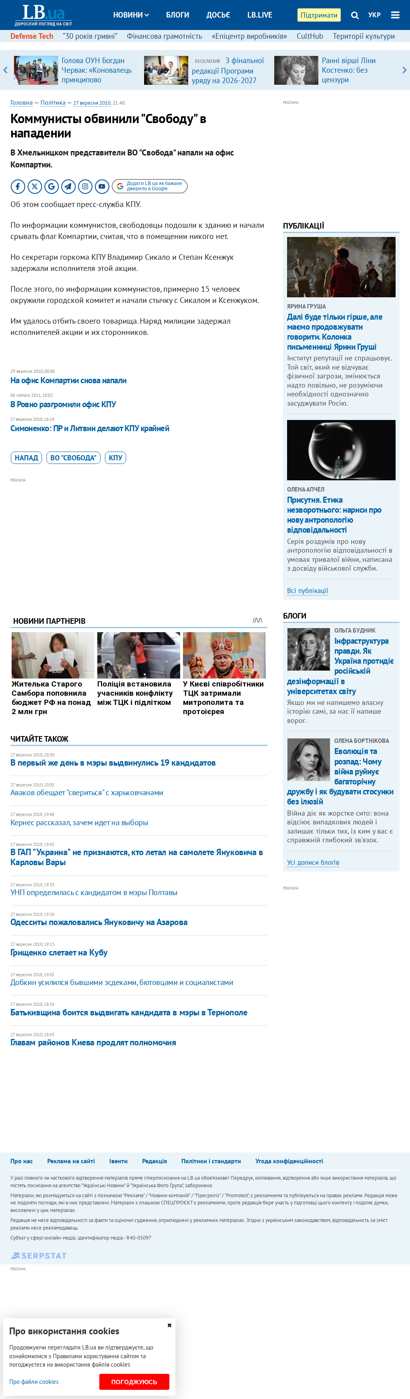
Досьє (218, 15)
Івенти (118, 1161)
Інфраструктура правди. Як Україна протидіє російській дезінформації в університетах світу (340, 666)
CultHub (310, 36)
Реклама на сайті (71, 1161)
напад (26, 457)
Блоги (177, 15)
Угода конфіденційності (289, 1161)
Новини (128, 15)
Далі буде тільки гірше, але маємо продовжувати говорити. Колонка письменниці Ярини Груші (335, 331)
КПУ (115, 457)
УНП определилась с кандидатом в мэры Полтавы (93, 892)
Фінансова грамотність (164, 36)
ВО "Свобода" (73, 457)
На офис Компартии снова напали (68, 380)
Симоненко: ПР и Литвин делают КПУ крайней (89, 428)
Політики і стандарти (211, 1161)
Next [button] (405, 70)
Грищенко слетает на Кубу (59, 952)
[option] (75, 70)
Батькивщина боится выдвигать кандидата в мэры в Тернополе (128, 1012)
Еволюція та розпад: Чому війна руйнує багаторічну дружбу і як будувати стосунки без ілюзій (340, 776)
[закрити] (169, 1325)
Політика (53, 102)
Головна (21, 102)
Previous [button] (5, 70)
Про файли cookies (33, 1381)
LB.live (259, 15)
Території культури (364, 36)
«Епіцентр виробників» (249, 36)
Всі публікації (307, 590)
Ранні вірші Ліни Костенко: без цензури (349, 70)
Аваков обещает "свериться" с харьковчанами (86, 792)
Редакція (154, 1161)
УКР (374, 14)
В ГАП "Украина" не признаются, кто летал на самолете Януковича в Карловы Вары (136, 857)
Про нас (21, 1161)
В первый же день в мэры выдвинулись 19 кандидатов (113, 762)
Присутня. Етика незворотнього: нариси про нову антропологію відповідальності (334, 514)
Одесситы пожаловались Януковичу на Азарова (99, 921)
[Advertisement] (138, 541)
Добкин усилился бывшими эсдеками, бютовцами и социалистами (121, 982)
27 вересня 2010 (92, 103)
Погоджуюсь (134, 1382)
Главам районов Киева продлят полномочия (93, 1042)
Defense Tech (31, 36)
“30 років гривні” (90, 36)
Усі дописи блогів (313, 862)
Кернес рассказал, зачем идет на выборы (79, 822)
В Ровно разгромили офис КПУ (63, 404)
